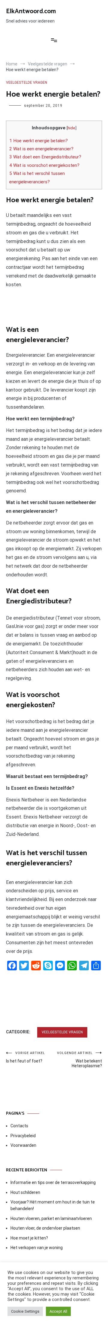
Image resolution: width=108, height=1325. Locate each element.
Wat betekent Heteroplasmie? (79, 1059)
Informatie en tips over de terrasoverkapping (53, 1182)
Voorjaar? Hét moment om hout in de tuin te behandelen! (52, 1205)
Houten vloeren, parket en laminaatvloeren (51, 1218)
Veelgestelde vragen (26, 82)
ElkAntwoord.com (31, 11)
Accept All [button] (58, 1311)
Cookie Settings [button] (25, 1311)
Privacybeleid (23, 1135)
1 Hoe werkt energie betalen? (38, 140)
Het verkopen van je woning (36, 1247)
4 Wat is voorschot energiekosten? (44, 165)
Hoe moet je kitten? (29, 1238)
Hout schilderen (25, 1192)
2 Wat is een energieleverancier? (41, 149)
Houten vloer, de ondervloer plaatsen (45, 1228)
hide (71, 127)
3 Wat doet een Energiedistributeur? (45, 157)
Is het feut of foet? (25, 1057)
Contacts (19, 1125)
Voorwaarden (23, 1145)
